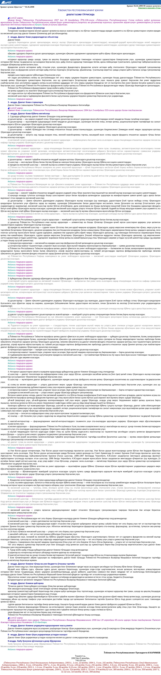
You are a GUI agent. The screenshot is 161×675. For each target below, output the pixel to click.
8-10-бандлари (40, 622)
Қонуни (38, 25)
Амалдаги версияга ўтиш (149, 8)
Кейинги (12, 51)
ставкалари (27, 110)
